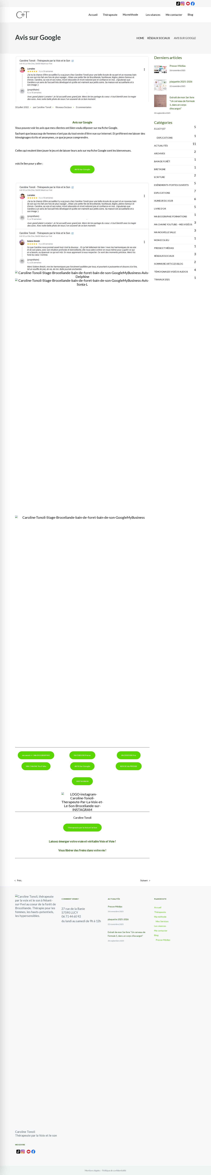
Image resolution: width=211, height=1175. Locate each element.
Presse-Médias (178, 65)
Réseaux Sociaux (158, 38)
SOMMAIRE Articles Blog (168, 263)
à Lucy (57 (159, 128)
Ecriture (159, 177)
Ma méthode (160, 916)
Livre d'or (160, 208)
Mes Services (162, 921)
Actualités (161, 145)
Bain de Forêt (162, 161)
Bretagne (160, 169)
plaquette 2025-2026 (181, 81)
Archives (159, 153)
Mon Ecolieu (161, 240)
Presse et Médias (164, 248)
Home (140, 38)
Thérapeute (160, 912)
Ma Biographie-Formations (170, 216)
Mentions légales (92, 1170)
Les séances (160, 926)
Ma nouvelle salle (165, 232)
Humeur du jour (163, 200)
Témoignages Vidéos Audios (171, 271)
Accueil (157, 907)
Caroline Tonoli (44, 107)
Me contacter (160, 930)
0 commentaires (83, 107)
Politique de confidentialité (114, 1170)
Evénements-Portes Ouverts (171, 185)
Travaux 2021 (162, 279)
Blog (156, 935)
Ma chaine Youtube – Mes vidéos (173, 224)
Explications (165, 137)
